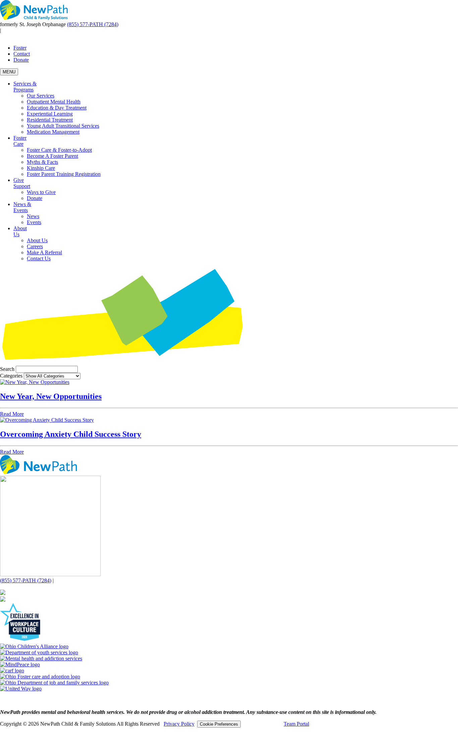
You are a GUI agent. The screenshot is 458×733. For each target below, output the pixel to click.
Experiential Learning (50, 114)
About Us (37, 240)
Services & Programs (25, 86)
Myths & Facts (42, 162)
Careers (35, 246)
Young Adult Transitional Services (63, 126)
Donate (21, 60)
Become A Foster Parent (52, 156)
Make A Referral (44, 252)
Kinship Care (41, 168)
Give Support (21, 183)
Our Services (40, 95)
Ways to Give (41, 192)
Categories (11, 376)
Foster (19, 48)
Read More (12, 414)
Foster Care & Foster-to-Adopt (59, 150)
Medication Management (53, 132)
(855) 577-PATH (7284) (92, 24)
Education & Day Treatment (57, 108)
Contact (21, 54)
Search (7, 369)
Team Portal (296, 724)
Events (34, 222)
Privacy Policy (179, 724)
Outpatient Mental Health (53, 102)
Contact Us (39, 258)
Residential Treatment (50, 120)
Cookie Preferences (219, 724)
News (33, 216)
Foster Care (19, 141)
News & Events (22, 207)
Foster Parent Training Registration (64, 174)
